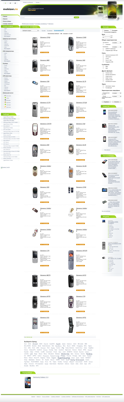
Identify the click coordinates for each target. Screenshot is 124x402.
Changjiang (80, 346)
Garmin (6, 78)
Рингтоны (8, 107)
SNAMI (58, 360)
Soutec (87, 360)
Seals (77, 358)
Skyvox (52, 360)
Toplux (54, 361)
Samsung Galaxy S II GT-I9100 (10, 156)
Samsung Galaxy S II (40, 377)
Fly (63, 348)
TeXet (41, 362)
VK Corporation (39, 363)
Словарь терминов (8, 23)
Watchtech (60, 363)
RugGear (43, 358)
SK (43, 360)
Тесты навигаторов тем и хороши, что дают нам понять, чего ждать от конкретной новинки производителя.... (114, 192)
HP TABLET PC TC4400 (114, 258)
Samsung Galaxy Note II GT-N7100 (11, 131)
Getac (85, 348)
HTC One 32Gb (6, 129)
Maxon (40, 354)
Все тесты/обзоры (106, 211)
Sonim (62, 360)
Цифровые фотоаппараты (9, 38)
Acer (25, 344)
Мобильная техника (28, 23)
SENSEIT (88, 358)
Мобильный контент (8, 92)
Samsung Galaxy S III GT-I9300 (10, 122)
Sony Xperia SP (6, 153)
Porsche (69, 356)
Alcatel (35, 344)
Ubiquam (71, 361)
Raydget (89, 356)
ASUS (63, 344)
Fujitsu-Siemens (70, 348)
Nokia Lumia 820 (7, 158)
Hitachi (80, 350)
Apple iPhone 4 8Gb (7, 133)
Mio (5, 85)
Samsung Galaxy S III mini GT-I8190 (11, 138)
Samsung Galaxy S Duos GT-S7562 (11, 151)
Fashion (58, 348)
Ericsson (43, 348)
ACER (5, 65)
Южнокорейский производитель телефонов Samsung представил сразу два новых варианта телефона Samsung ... (114, 115)
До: (104, 37)
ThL (50, 361)
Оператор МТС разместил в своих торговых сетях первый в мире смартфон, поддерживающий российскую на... (114, 142)
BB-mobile (80, 344)
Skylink (47, 360)
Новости (5, 18)
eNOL (37, 348)
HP (5, 54)
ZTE (89, 363)
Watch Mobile (53, 363)
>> (31, 337)
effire (29, 348)
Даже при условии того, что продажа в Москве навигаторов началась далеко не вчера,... (114, 204)
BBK (86, 344)
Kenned (76, 352)
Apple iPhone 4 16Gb (8, 160)
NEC (72, 354)
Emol (33, 348)
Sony (67, 360)
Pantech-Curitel (54, 356)
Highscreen (68, 350)
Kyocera (81, 352)
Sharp (25, 360)
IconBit (43, 352)
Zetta (77, 363)
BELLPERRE (27, 346)
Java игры (8, 95)
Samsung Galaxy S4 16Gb (9, 118)
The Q (46, 361)
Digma (90, 346)
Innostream (49, 352)
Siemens (50, 23)
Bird (53, 346)
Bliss (64, 346)
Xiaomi (72, 363)
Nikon (5, 42)
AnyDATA (52, 344)
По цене (43, 30)
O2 (25, 356)
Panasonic (46, 356)
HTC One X (6, 144)
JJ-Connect (7, 84)
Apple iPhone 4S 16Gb (8, 120)
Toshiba (60, 361)
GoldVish (39, 350)
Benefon (34, 346)
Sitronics (38, 360)
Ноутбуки (5, 63)
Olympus (6, 44)
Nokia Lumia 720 (7, 154)
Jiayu (59, 352)
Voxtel (46, 364)
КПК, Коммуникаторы (8, 51)
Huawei (90, 350)
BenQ (39, 346)
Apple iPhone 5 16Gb (8, 117)
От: (104, 35)
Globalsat (6, 79)
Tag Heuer (27, 361)
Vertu (25, 364)
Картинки (8, 102)
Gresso (45, 350)
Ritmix (26, 358)
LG (31, 354)
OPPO (34, 356)
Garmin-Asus (79, 348)
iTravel (55, 352)
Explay (53, 348)
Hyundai (26, 352)
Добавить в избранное (28, 2)
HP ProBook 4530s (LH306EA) (113, 222)
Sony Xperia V (6, 140)
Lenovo (87, 352)
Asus (5, 67)
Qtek (80, 356)
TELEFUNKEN (35, 361)
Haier (55, 350)
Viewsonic (31, 363)
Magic (35, 354)
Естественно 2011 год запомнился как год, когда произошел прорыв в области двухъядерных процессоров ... (114, 165)
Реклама (37, 2)
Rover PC (36, 358)
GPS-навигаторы (7, 75)
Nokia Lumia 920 (7, 135)
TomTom (6, 87)
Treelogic (65, 361)
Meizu (45, 354)
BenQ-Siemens (46, 346)
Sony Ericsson (77, 360)
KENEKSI (69, 352)
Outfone (39, 356)
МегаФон (32, 365)
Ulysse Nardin (78, 361)
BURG (73, 346)
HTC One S (6, 142)
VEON (85, 361)
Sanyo (73, 358)
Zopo (85, 363)
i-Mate (31, 352)
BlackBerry (58, 346)
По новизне (49, 30)
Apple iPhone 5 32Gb (8, 124)
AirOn (29, 344)
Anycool (46, 344)
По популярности (58, 30)
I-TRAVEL (37, 352)
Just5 (64, 352)
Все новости (107, 149)
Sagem (53, 358)
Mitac (5, 57)
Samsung (64, 358)
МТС (37, 365)
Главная (5, 16)
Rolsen (31, 358)
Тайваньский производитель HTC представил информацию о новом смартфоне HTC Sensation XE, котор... (114, 129)
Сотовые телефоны (41, 23)
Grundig (51, 350)
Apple (58, 344)
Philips (63, 356)
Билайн (26, 365)
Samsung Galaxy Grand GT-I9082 (11, 145)
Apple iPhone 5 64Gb (8, 127)
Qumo (84, 356)
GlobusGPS (32, 350)
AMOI (40, 344)
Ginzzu (26, 350)
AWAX (74, 344)
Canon (5, 40)
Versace (91, 361)
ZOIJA (81, 363)
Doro (25, 348)
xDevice (67, 363)
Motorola (65, 354)
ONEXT (29, 356)
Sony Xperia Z (6, 126)
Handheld (61, 350)
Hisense (74, 350)
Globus (6, 81)
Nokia (89, 354)
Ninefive (83, 354)
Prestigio (75, 356)
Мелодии (8, 100)
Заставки (8, 104)
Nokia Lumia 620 (7, 147)
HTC (84, 350)
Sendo (82, 358)
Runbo (48, 358)
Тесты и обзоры (7, 21)
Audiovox (69, 344)
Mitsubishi (51, 354)
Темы (7, 98)
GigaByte (91, 348)
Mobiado (57, 354)
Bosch (68, 346)
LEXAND (26, 354)
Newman (77, 354)
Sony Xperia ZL (6, 149)
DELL (85, 346)
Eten (48, 348)
